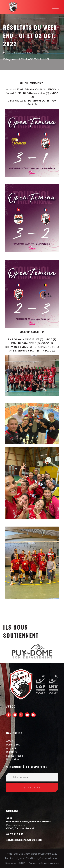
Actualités (12, 748)
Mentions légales (14, 858)
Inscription (12, 759)
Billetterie (12, 752)
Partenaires (13, 744)
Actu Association (34, 59)
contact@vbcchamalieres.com (24, 839)
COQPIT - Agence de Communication (38, 863)
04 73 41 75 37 (14, 834)
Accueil (10, 741)
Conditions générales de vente (42, 858)
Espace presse (14, 755)
